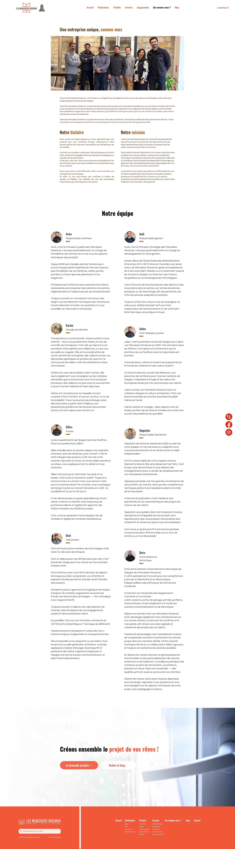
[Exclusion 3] (228, 432)
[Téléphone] (228, 416)
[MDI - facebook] (228, 424)
